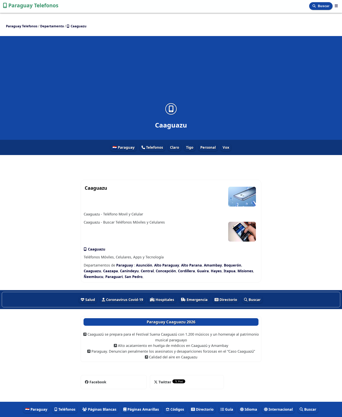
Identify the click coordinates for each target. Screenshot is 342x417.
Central (147, 270)
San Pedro (133, 276)
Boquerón (232, 265)
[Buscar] (315, 6)
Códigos (176, 409)
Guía (228, 409)
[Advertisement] (171, 72)
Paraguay (125, 265)
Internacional (280, 409)
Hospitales (164, 299)
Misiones (245, 270)
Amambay (213, 265)
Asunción (144, 265)
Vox (226, 147)
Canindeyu (129, 270)
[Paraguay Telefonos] (336, 5)
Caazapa (110, 270)
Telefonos (154, 147)
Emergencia (197, 299)
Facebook (97, 382)
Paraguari (114, 276)
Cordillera (186, 270)
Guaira (203, 270)
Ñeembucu (93, 276)
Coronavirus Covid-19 (124, 299)
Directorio (227, 299)
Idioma (250, 409)
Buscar (324, 6)
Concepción (166, 270)
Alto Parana (191, 265)
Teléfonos (66, 409)
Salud (89, 299)
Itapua (230, 270)
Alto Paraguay (166, 265)
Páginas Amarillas (142, 409)
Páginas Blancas (101, 409)
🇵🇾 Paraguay (123, 147)
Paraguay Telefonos (33, 5)
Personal (208, 147)
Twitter (165, 382)
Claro (174, 147)
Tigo (189, 147)
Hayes (216, 270)
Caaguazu (96, 249)
